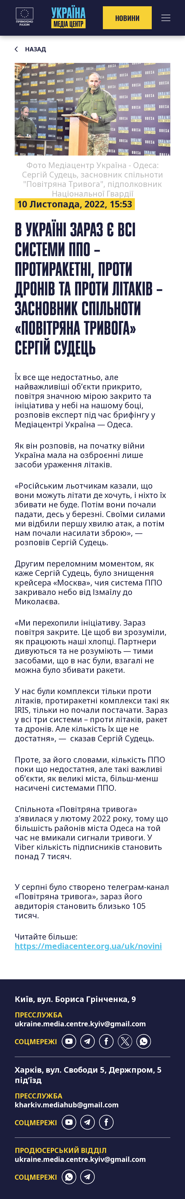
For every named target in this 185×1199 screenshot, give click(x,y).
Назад (35, 49)
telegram (87, 1041)
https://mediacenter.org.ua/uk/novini (88, 945)
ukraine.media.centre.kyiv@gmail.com (80, 1023)
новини (127, 18)
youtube (69, 1041)
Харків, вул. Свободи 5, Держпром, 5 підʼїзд (88, 1074)
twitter (125, 1041)
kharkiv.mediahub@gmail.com (67, 1104)
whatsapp (143, 1041)
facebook (106, 1041)
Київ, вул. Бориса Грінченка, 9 (75, 999)
